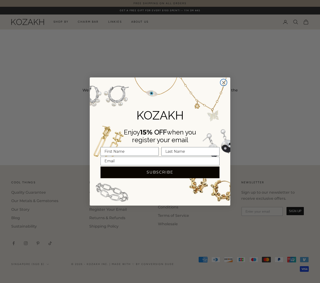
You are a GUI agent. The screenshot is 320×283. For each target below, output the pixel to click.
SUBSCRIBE (160, 172)
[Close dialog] (223, 82)
